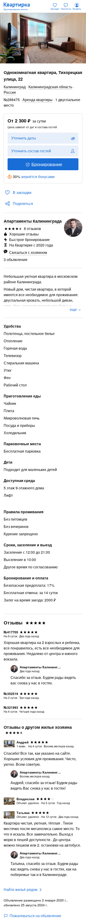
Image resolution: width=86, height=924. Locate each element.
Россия (10, 92)
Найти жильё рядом (20, 889)
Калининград (15, 86)
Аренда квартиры (37, 99)
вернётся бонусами (38, 176)
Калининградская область (50, 86)
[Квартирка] (19, 6)
